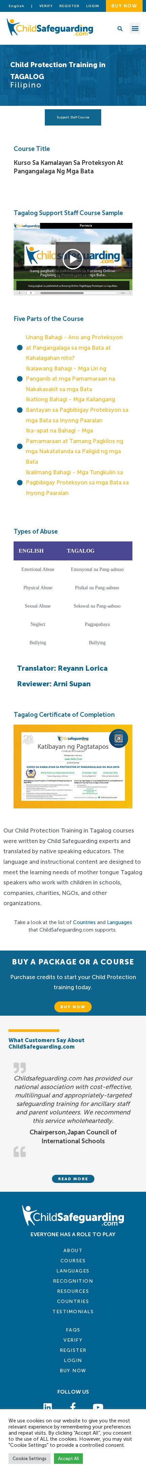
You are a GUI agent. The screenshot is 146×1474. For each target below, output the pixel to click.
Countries (84, 922)
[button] (135, 28)
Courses (73, 1261)
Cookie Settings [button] (30, 1458)
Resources (73, 1291)
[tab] (73, 117)
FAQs (73, 1330)
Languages (119, 922)
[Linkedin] (47, 1407)
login (92, 6)
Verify (46, 6)
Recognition (73, 1281)
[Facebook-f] (73, 1407)
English (16, 6)
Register (69, 6)
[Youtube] (98, 1407)
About (73, 1250)
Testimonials (73, 1312)
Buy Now (73, 1371)
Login (73, 1360)
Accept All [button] (68, 1458)
